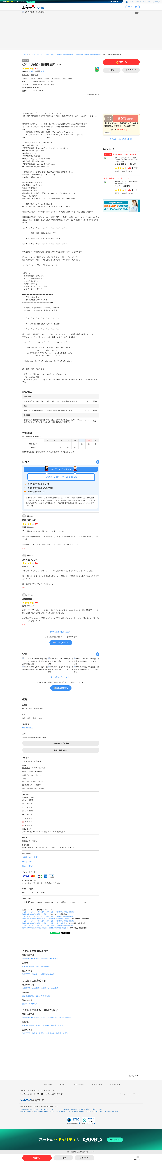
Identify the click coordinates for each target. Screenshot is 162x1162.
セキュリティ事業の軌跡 (111, 1111)
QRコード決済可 (56, 78)
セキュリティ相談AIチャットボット (95, 1109)
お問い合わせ (78, 1084)
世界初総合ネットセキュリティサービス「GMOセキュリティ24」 (38, 1109)
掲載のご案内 (97, 1084)
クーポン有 (32, 78)
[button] (137, 1158)
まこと (29, 516)
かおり (29, 595)
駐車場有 (40, 78)
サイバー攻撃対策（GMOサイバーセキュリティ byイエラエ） (50, 1111)
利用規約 (23, 1090)
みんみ (29, 555)
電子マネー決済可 (67, 78)
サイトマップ (115, 1084)
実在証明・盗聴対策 (26, 1111)
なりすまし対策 (98, 1111)
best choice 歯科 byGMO (52, 1094)
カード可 (47, 78)
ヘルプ (62, 1084)
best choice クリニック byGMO (31, 1094)
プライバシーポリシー (45, 1090)
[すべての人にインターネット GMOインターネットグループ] (145, 1)
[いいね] (23, 549)
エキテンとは (47, 1084)
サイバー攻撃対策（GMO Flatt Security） (80, 1111)
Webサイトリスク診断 (77, 1109)
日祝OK (25, 78)
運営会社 (31, 1090)
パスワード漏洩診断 (63, 1109)
